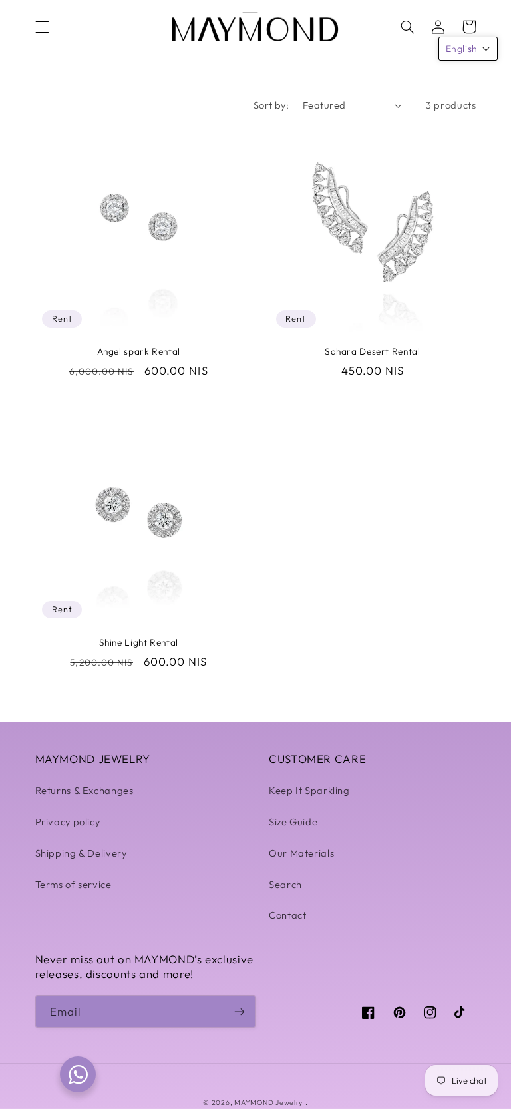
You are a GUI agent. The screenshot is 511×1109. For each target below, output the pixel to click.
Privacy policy (67, 821)
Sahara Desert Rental (373, 351)
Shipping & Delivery (81, 853)
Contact (287, 915)
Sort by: (271, 105)
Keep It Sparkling (309, 790)
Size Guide (293, 821)
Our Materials (301, 853)
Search (285, 884)
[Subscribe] (239, 1011)
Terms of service (73, 884)
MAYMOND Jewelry (268, 1102)
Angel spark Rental (138, 351)
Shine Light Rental (138, 642)
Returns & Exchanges (84, 790)
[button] (42, 26)
